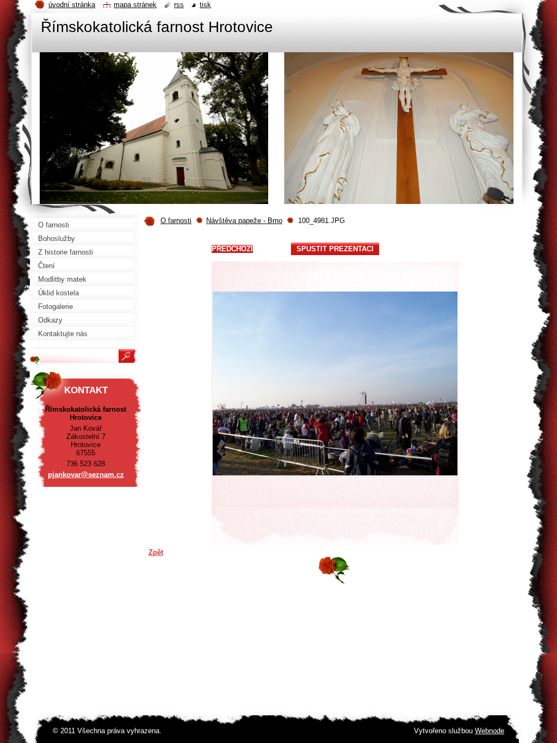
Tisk (205, 5)
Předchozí (232, 249)
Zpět (155, 552)
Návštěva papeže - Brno (244, 220)
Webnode (489, 731)
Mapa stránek (135, 5)
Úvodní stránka (71, 5)
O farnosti (175, 220)
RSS (179, 5)
